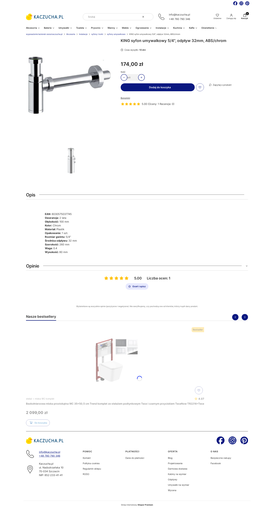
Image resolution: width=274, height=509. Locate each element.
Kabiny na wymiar (177, 474)
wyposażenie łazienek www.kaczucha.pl (44, 34)
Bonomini (125, 98)
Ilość (123, 71)
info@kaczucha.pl (179, 14)
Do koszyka (41, 422)
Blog (170, 458)
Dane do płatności (134, 458)
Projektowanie (175, 463)
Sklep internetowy (137, 505)
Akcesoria (70, 34)
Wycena (172, 490)
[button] (150, 16)
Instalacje (83, 34)
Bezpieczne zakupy (221, 458)
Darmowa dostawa (177, 468)
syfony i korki (97, 34)
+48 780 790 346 (179, 19)
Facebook (216, 463)
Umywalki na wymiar (178, 484)
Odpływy (172, 479)
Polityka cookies (91, 463)
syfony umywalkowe (116, 34)
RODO (86, 474)
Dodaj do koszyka (160, 87)
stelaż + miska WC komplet (40, 398)
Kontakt (87, 458)
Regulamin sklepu (92, 468)
